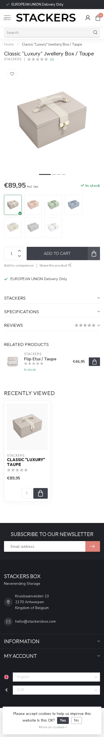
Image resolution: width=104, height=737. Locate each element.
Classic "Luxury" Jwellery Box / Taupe (52, 44)
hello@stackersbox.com (35, 621)
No (76, 720)
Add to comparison (19, 265)
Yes (63, 720)
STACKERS (13, 59)
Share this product (53, 265)
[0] (98, 17)
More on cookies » (53, 727)
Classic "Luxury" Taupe (26, 462)
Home (9, 44)
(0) (52, 59)
